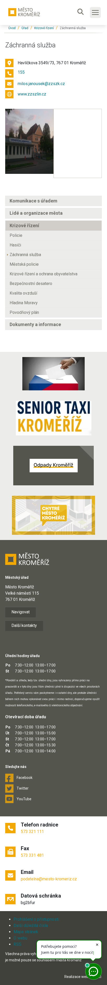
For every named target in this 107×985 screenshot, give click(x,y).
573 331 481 (32, 855)
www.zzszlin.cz (32, 94)
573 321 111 (32, 831)
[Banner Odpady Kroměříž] (53, 465)
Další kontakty (24, 625)
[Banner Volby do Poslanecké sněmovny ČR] (53, 373)
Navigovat (20, 611)
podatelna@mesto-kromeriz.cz (49, 878)
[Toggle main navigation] (95, 12)
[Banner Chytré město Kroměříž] (53, 515)
